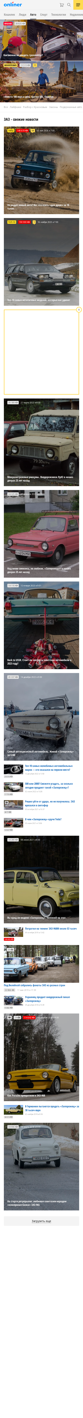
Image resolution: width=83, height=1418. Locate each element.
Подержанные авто (71, 107)
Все (6, 107)
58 (33, 130)
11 (35, 65)
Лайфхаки (15, 107)
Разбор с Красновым (35, 107)
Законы (53, 107)
